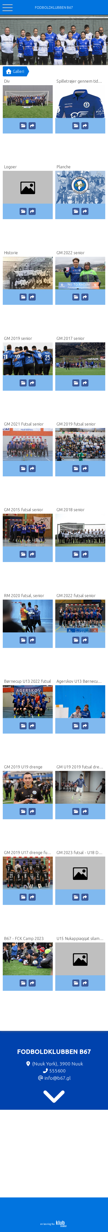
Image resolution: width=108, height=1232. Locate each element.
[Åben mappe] (23, 126)
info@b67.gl (57, 1078)
